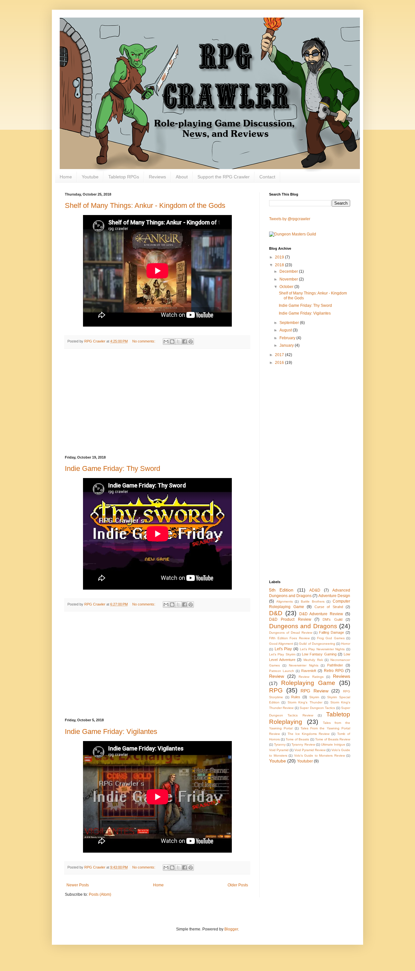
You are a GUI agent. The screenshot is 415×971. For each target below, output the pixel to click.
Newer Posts (77, 885)
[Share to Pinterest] (190, 341)
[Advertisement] (157, 402)
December (289, 271)
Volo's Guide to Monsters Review (319, 755)
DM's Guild (332, 619)
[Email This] (166, 341)
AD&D (314, 590)
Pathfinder (335, 665)
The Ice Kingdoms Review (308, 734)
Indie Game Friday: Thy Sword (112, 468)
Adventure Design (334, 595)
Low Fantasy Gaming (319, 654)
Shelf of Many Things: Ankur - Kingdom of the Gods (145, 205)
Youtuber (305, 761)
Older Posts (238, 885)
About (182, 176)
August (286, 330)
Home (66, 176)
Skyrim (314, 697)
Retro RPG (334, 670)
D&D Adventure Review (321, 614)
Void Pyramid (279, 750)
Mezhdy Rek (313, 660)
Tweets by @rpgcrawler (289, 219)
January (287, 345)
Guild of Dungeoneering (317, 643)
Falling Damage (331, 632)
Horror (345, 643)
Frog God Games (331, 638)
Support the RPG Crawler (223, 176)
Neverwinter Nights (303, 665)
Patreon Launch (281, 671)
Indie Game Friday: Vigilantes (111, 731)
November (289, 279)
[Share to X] (178, 341)
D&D (275, 613)
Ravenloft (308, 671)
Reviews (157, 176)
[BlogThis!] (172, 341)
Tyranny (280, 744)
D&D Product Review (290, 619)
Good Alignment (281, 643)
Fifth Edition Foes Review (289, 638)
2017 (280, 355)
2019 (280, 257)
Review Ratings (311, 676)
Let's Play (283, 649)
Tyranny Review (303, 744)
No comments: (144, 341)
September (289, 322)
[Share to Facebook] (184, 341)
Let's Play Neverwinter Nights (322, 649)
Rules (295, 697)
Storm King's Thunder (305, 702)
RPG (276, 690)
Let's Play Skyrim (282, 654)
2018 (280, 265)
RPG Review (314, 690)
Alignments (284, 601)
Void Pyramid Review (310, 750)
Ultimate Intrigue (333, 744)
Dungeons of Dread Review (290, 632)
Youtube (90, 176)
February (287, 338)
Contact (267, 176)
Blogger (231, 929)
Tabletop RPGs (123, 176)
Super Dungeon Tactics (317, 708)
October (286, 286)
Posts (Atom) (100, 894)
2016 (280, 362)
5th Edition (281, 590)
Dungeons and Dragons (303, 626)
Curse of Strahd (328, 607)
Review (276, 676)
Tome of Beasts (297, 739)
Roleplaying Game (308, 682)
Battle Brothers (313, 601)
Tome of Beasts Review (332, 739)
